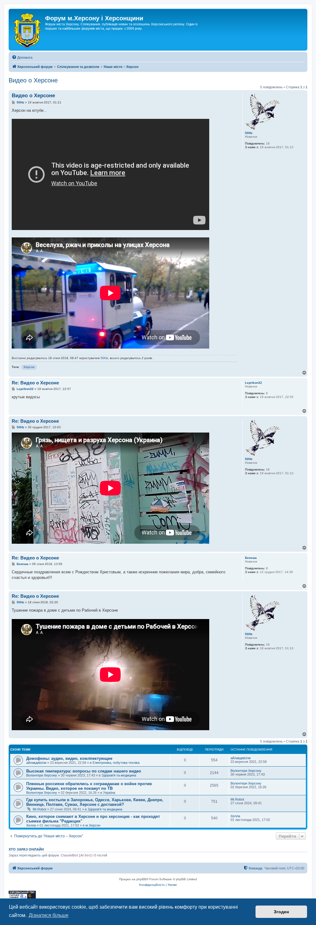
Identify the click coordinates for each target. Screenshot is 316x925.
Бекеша (251, 557)
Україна (109, 792)
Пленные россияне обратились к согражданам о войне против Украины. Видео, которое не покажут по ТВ (89, 786)
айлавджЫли (36, 762)
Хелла (31, 825)
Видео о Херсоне (33, 80)
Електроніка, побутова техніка (116, 762)
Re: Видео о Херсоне (35, 382)
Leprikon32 (253, 382)
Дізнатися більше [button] (49, 915)
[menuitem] (22, 57)
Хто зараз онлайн (26, 849)
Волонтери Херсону (41, 775)
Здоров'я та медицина (119, 775)
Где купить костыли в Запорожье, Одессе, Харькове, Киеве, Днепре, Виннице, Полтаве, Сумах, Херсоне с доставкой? (94, 802)
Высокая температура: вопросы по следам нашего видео (83, 771)
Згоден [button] (281, 911)
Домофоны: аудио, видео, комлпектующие (69, 758)
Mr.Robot (39, 809)
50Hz (248, 133)
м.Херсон (92, 825)
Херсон (29, 367)
